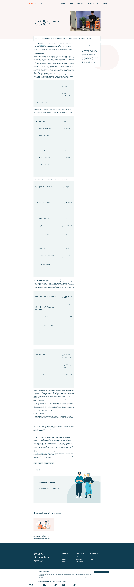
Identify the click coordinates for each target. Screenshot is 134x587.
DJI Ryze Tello (42, 45)
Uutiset (63, 556)
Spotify (91, 562)
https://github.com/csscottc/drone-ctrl (45, 453)
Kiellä (101, 578)
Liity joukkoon (90, 3)
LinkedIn (91, 556)
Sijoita (98, 3)
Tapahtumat (64, 559)
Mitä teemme (70, 3)
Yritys (104, 3)
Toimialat (62, 3)
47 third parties (46, 581)
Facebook (92, 559)
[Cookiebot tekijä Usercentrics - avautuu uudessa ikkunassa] (30, 585)
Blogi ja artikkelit (65, 557)
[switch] (55, 585)
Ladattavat (64, 561)
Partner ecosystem (79, 561)
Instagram (92, 557)
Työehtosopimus (79, 562)
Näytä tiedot (80, 584)
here (55, 454)
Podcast (63, 562)
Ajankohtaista (80, 3)
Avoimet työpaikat (79, 559)
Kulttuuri (77, 557)
